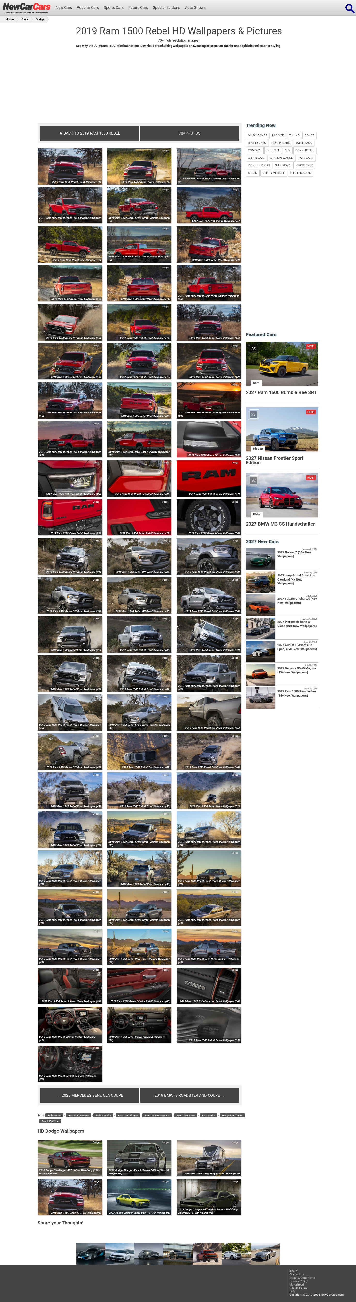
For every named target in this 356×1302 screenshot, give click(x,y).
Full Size (273, 150)
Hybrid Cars (257, 143)
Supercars (283, 165)
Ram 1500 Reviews (78, 1115)
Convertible (304, 150)
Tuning (294, 135)
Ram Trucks (208, 1115)
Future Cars (138, 8)
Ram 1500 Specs (186, 1115)
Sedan (252, 173)
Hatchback (303, 143)
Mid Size (278, 135)
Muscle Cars (257, 135)
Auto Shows (195, 8)
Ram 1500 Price (50, 1121)
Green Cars (256, 158)
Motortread (296, 1284)
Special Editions (166, 8)
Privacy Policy (298, 1281)
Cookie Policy (298, 1288)
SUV (287, 150)
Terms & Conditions (302, 1278)
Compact (255, 150)
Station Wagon (281, 158)
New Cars (64, 8)
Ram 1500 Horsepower (157, 1115)
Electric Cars (300, 173)
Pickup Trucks (103, 1115)
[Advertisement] (178, 88)
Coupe (309, 135)
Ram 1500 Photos (128, 1115)
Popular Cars (88, 8)
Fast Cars (305, 158)
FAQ (292, 1291)
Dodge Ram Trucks (232, 1115)
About (293, 1271)
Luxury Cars (280, 143)
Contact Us (296, 1274)
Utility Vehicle (274, 173)
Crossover (304, 165)
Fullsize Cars (54, 1115)
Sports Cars (114, 8)
